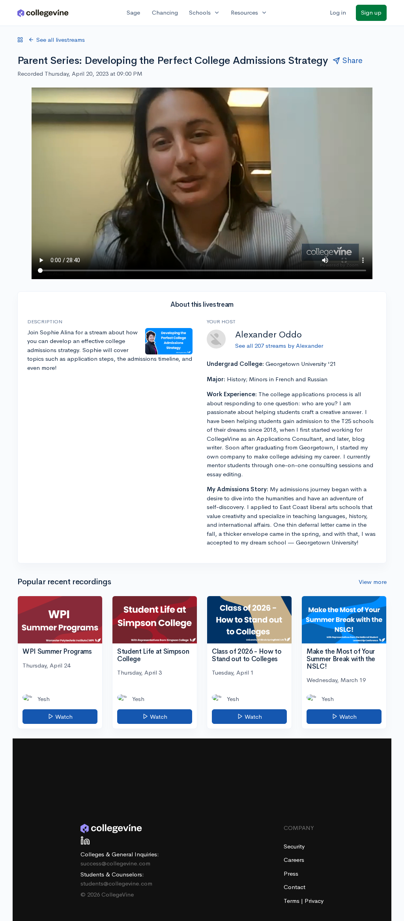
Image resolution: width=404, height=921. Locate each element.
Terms (292, 900)
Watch (63, 716)
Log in (338, 12)
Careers (294, 859)
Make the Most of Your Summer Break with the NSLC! (341, 658)
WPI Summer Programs (57, 651)
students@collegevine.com (116, 883)
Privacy (314, 900)
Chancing (165, 12)
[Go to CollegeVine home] (43, 12)
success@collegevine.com (115, 863)
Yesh (43, 699)
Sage (133, 12)
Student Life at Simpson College (153, 655)
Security (294, 846)
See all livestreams (60, 39)
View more (373, 581)
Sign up (371, 12)
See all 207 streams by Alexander (279, 345)
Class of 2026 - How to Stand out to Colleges (247, 655)
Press (291, 873)
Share (352, 60)
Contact (294, 887)
